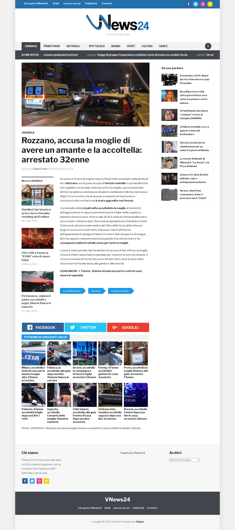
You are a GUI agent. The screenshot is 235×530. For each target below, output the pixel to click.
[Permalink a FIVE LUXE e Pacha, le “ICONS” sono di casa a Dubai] (38, 239)
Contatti (107, 3)
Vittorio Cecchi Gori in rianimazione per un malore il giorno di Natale (194, 146)
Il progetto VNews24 (36, 3)
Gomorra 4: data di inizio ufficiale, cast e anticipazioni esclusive (194, 178)
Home (25, 428)
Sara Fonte (40, 168)
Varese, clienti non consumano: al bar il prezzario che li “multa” (193, 194)
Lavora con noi (72, 3)
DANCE (163, 46)
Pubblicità (91, 3)
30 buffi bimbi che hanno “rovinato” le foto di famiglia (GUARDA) (194, 114)
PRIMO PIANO (52, 46)
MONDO (115, 46)
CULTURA (147, 46)
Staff (56, 3)
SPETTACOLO (97, 46)
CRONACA (31, 46)
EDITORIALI (73, 46)
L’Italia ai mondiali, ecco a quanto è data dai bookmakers (194, 130)
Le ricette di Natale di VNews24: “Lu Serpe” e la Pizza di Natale (194, 162)
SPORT (131, 46)
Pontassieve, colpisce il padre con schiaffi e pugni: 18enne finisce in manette (36, 301)
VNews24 (117, 499)
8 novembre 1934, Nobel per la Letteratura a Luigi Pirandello (194, 79)
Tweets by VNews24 (132, 452)
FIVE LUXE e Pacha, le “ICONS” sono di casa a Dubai (36, 256)
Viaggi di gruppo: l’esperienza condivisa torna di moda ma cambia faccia (127, 54)
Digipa (140, 521)
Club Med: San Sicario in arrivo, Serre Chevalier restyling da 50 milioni (36, 213)
